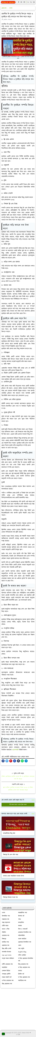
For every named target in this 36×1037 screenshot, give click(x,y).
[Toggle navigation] (34, 2)
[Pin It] (10, 760)
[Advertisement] (18, 1008)
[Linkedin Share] (14, 760)
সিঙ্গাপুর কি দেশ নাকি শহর (10, 855)
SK (19, 1034)
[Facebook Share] (3, 760)
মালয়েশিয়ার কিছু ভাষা (9, 833)
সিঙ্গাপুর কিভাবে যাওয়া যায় (10, 897)
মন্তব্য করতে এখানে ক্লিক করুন (19, 805)
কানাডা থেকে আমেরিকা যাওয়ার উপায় (13, 876)
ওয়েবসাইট (15, 750)
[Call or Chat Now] (3, 1034)
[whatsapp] (21, 2)
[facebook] (18, 2)
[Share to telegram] (26, 760)
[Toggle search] (31, 2)
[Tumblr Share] (18, 760)
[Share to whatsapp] (22, 760)
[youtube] (24, 2)
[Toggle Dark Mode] (28, 2)
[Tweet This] (6, 760)
